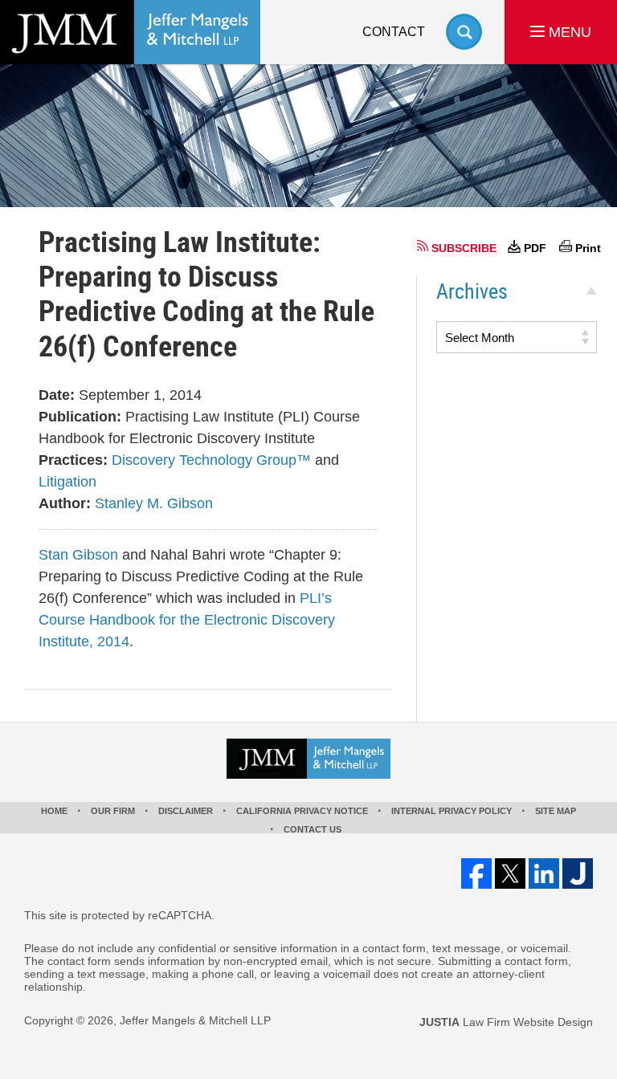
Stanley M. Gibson (154, 503)
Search (464, 31)
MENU (568, 32)
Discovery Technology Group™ (211, 460)
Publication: (80, 417)
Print (588, 248)
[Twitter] (510, 873)
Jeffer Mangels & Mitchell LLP (195, 1020)
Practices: (73, 460)
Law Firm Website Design (506, 1022)
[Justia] (577, 873)
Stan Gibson (78, 555)
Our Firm (113, 811)
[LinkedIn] (544, 873)
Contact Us (312, 829)
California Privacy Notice (302, 811)
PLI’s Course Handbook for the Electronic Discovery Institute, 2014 (187, 619)
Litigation (67, 482)
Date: (57, 395)
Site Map (555, 811)
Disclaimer (185, 811)
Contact (393, 32)
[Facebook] (476, 873)
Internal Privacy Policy (451, 811)
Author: (65, 503)
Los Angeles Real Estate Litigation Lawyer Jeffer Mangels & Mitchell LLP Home (130, 32)
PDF (535, 248)
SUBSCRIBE (463, 248)
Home (54, 811)
